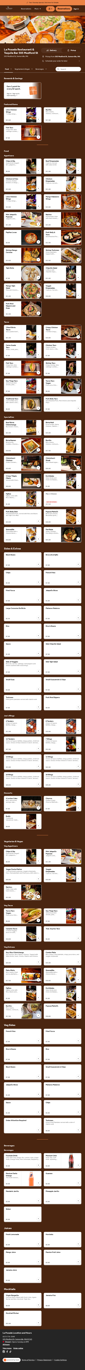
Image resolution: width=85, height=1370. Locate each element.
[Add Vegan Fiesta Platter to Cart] (38, 879)
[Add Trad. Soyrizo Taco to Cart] (78, 938)
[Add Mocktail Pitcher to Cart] (38, 1322)
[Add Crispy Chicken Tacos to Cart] (78, 337)
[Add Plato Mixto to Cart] (38, 980)
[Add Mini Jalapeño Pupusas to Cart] (38, 224)
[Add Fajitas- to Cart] (38, 997)
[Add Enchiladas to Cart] (78, 485)
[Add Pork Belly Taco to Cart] (78, 408)
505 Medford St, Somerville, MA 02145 (17, 1339)
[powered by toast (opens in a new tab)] (12, 1360)
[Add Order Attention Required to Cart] (38, 1130)
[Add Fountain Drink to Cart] (38, 1165)
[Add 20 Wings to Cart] (38, 784)
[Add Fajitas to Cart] (38, 503)
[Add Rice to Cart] (38, 635)
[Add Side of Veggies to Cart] (38, 671)
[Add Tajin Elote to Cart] (38, 277)
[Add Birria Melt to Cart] (78, 432)
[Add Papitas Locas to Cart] (38, 242)
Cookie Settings (60, 1360)
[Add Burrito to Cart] (78, 119)
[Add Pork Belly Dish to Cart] (38, 521)
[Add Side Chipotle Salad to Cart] (78, 653)
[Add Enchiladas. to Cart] (78, 997)
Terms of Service (28, 1360)
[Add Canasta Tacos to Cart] (38, 938)
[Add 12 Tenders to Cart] (38, 748)
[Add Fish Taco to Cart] (38, 137)
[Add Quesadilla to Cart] (38, 539)
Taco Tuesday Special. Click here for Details (44, 3)
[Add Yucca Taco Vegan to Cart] (78, 390)
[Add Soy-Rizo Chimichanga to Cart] (38, 962)
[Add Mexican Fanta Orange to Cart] (38, 1183)
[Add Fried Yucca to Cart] (38, 600)
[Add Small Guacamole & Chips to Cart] (78, 689)
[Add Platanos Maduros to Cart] (78, 618)
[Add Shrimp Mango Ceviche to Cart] (38, 259)
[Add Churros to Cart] (78, 808)
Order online (18, 1348)
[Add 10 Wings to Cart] (38, 766)
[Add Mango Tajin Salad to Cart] (38, 295)
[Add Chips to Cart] (38, 582)
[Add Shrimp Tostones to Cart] (78, 259)
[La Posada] (9, 8)
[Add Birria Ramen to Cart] (38, 450)
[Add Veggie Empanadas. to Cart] (78, 295)
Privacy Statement (44, 1360)
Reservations (64, 8)
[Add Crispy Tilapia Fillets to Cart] (38, 485)
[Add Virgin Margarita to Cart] (38, 1305)
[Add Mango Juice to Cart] (38, 1261)
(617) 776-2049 (9, 1337)
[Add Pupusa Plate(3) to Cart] (78, 521)
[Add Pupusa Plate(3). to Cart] (78, 1015)
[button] (38, 9)
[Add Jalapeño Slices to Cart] (78, 600)
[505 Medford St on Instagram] (4, 1352)
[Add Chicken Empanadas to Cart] (78, 188)
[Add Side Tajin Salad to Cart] (78, 671)
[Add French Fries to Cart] (78, 582)
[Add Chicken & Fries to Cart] (38, 188)
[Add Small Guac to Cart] (38, 689)
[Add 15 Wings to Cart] (78, 766)
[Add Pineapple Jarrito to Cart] (78, 1201)
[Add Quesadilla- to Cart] (78, 980)
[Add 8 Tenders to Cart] (78, 730)
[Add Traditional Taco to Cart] (38, 408)
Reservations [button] (26, 9)
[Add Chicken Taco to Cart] (78, 355)
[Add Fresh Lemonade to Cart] (38, 1244)
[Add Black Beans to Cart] (38, 564)
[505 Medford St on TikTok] (10, 1352)
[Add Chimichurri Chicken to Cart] (38, 467)
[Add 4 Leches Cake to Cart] (38, 808)
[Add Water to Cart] (38, 1218)
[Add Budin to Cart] (38, 826)
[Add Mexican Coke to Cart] (78, 1165)
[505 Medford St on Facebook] (7, 1352)
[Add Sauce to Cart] (38, 653)
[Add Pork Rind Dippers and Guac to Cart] (38, 313)
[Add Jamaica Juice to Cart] (38, 1279)
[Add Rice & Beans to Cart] (78, 635)
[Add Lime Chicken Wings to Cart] (38, 119)
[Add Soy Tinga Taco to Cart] (38, 390)
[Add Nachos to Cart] (78, 224)
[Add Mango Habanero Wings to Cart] (78, 206)
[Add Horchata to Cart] (78, 1244)
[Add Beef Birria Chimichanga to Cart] (38, 432)
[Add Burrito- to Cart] (38, 1015)
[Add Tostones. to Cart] (78, 1130)
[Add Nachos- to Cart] (38, 896)
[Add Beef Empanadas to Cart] (78, 170)
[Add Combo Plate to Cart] (78, 962)
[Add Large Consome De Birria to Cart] (38, 618)
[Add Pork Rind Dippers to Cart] (78, 707)
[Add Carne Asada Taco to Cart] (38, 355)
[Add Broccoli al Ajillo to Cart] (78, 564)
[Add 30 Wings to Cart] (78, 784)
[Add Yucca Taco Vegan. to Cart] (38, 920)
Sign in (76, 9)
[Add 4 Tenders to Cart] (38, 730)
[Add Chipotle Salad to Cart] (78, 277)
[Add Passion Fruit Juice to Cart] (78, 1261)
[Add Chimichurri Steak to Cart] (78, 467)
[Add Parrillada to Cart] (78, 539)
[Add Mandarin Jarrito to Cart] (38, 1201)
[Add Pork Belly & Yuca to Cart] (78, 242)
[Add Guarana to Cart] (78, 1183)
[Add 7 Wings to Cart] (78, 748)
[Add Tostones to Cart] (38, 707)
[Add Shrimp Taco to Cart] (78, 372)
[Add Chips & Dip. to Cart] (38, 170)
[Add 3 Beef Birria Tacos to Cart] (38, 337)
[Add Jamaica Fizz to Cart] (78, 1305)
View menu (7, 1348)
